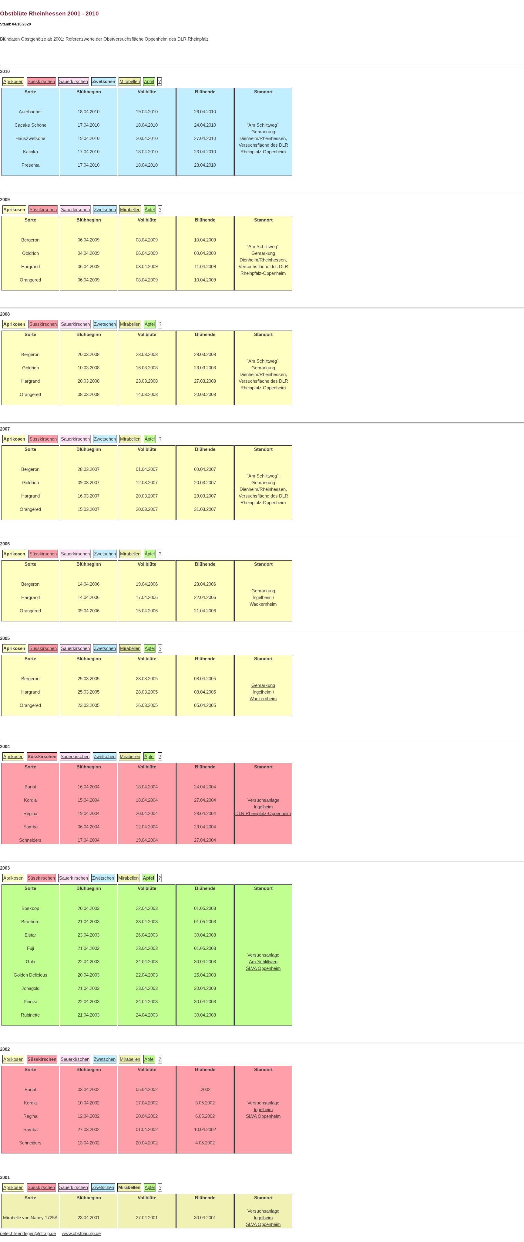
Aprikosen (13, 81)
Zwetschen (105, 209)
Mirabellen (129, 81)
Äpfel (149, 81)
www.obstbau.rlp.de (81, 1233)
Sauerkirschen (73, 81)
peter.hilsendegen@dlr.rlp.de (28, 1233)
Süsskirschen (41, 81)
